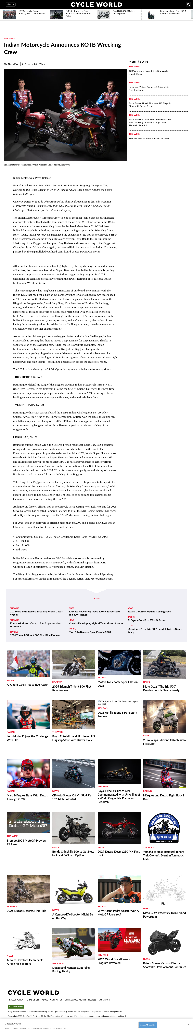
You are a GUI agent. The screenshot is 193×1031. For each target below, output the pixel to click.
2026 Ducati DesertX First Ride (26, 911)
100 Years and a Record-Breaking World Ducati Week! (148, 72)
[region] (96, 1025)
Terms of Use (32, 1000)
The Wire (9, 39)
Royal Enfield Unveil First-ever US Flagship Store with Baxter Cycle (150, 104)
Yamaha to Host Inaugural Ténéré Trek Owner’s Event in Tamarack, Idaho (163, 856)
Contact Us (56, 1000)
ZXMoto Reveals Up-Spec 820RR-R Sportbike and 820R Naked (95, 613)
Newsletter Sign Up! (99, 1000)
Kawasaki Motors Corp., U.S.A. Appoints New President (149, 88)
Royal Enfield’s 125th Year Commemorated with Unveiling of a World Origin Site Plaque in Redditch (150, 122)
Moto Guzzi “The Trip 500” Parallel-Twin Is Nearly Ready (155, 631)
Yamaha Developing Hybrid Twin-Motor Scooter (96, 623)
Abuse (45, 1000)
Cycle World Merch (75, 1000)
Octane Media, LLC (43, 1016)
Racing (72, 629)
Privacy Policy (15, 1000)
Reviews (14, 632)
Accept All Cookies (147, 1025)
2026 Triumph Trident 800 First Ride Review (35, 635)
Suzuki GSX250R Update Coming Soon (149, 611)
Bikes (71, 608)
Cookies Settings (16, 1007)
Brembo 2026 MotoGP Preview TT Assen (149, 138)
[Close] (188, 1025)
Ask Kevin (58, 963)
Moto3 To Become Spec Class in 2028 (90, 632)
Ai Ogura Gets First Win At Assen (146, 620)
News (71, 620)
